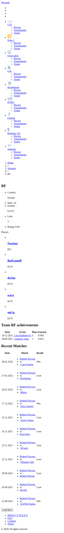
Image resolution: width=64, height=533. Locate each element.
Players (17, 27)
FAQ (9, 518)
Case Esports (26, 364)
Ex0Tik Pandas (27, 504)
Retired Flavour (28, 359)
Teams (17, 33)
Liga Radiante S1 (22, 335)
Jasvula (23, 490)
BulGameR (14, 260)
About (10, 523)
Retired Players (27, 476)
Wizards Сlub (27, 462)
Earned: (11, 205)
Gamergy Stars (21, 339)
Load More (7, 510)
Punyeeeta (25, 434)
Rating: (11, 227)
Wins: (10, 203)
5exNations (25, 378)
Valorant (11, 168)
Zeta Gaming (26, 406)
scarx (10, 295)
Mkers (23, 392)
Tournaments (20, 30)
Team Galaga (27, 420)
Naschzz (12, 243)
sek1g (11, 312)
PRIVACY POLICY (17, 515)
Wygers (24, 448)
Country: (11, 192)
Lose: (10, 216)
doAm (11, 277)
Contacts (11, 521)
